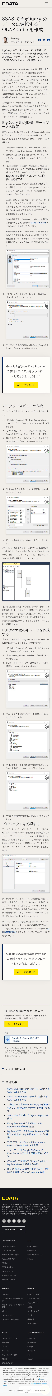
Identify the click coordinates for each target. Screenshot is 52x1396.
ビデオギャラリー (8, 1363)
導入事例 (5, 1342)
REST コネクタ (7, 1267)
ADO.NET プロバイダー (10, 1255)
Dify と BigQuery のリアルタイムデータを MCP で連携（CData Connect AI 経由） (28, 1171)
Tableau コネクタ (8, 1280)
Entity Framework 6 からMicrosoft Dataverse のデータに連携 (24, 1125)
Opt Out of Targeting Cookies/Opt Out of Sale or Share (26, 1391)
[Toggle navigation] (46, 3)
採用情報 (30, 1319)
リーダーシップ (33, 1311)
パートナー (6, 1311)
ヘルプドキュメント (38, 222)
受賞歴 (29, 1307)
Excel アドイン (7, 1271)
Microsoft (31, 1351)
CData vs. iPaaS (8, 1315)
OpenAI (30, 1359)
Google (30, 1347)
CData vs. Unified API (10, 1320)
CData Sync (32, 1246)
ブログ (4, 1347)
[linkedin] (4, 1221)
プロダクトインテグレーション (13, 1299)
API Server (6, 1263)
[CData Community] (24, 1221)
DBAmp (30, 1259)
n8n (28, 1355)
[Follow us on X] (44, 40)
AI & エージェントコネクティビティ (13, 1306)
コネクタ (5, 1294)
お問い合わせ (11, 1229)
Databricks (31, 1342)
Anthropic (31, 1338)
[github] (19, 1221)
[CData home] (12, 3)
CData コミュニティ (9, 1338)
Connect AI (31, 1251)
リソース (5, 1351)
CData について (33, 1294)
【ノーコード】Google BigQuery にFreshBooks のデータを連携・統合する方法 (28, 1153)
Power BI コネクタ (9, 1275)
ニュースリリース (33, 1299)
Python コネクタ (8, 1259)
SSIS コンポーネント (35, 1255)
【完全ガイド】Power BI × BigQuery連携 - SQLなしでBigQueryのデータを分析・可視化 (28, 1107)
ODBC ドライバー (8, 1246)
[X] (9, 1221)
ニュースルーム (33, 1303)
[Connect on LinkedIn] (48, 40)
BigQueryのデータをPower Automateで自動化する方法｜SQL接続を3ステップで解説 (28, 1134)
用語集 (4, 1359)
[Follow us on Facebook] (39, 40)
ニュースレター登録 (9, 1355)
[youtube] (14, 1221)
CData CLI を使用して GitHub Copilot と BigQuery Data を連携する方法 (27, 1163)
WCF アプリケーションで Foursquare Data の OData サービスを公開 (26, 1144)
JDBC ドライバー (8, 1251)
